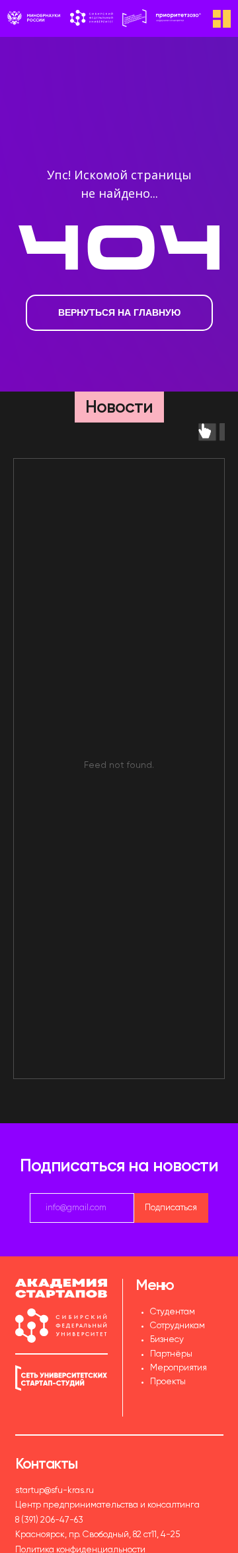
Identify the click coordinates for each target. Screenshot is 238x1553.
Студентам (172, 1312)
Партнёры (171, 1354)
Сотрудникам (177, 1326)
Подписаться (171, 1208)
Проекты (168, 1382)
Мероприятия (178, 1368)
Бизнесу (167, 1339)
